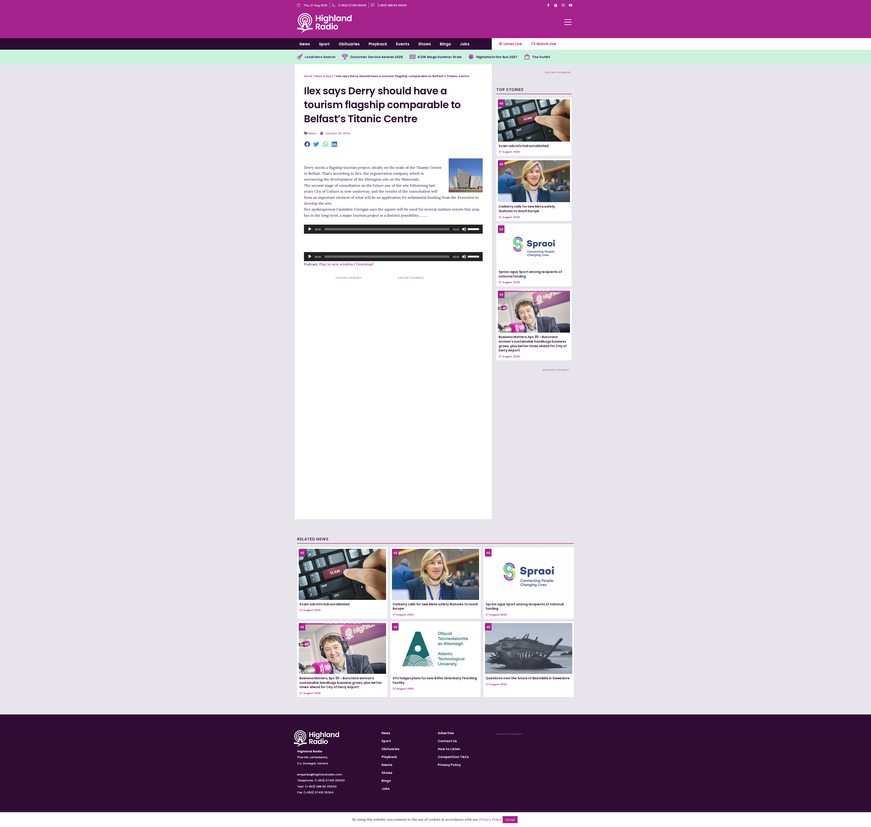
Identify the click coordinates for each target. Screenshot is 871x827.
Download (364, 264)
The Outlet (541, 57)
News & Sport (324, 76)
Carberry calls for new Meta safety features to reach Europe (527, 208)
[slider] (474, 229)
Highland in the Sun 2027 (496, 57)
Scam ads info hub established (524, 146)
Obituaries (349, 44)
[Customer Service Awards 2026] (345, 57)
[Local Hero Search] (300, 57)
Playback (378, 44)
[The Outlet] (527, 57)
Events (402, 44)
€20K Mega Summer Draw (439, 57)
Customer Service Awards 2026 (376, 57)
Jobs (465, 44)
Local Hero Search (320, 57)
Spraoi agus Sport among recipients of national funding (530, 274)
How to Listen (449, 749)
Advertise (446, 733)
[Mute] (464, 229)
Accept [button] (510, 820)
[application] (393, 229)
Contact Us (447, 741)
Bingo (445, 44)
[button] (307, 144)
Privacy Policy (449, 765)
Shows (424, 44)
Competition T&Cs (453, 757)
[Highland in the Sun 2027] (471, 57)
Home (308, 76)
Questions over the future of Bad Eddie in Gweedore (527, 678)
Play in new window (336, 264)
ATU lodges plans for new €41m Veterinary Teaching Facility (435, 680)
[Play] (310, 229)
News (304, 44)
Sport (324, 44)
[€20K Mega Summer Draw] (412, 57)
